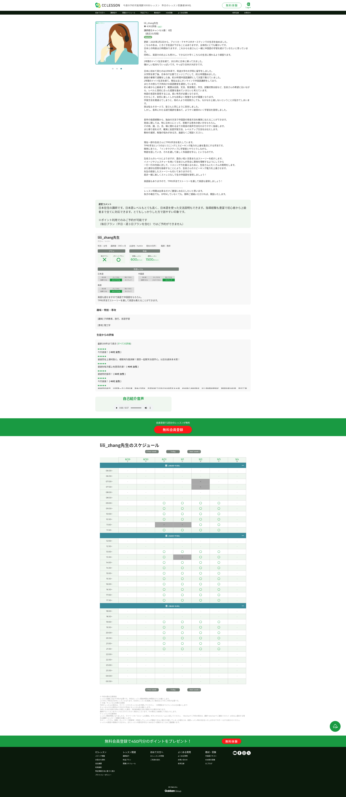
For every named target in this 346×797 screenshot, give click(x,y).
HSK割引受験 (210, 760)
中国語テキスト (211, 756)
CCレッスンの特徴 (157, 756)
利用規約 (98, 767)
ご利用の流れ (155, 760)
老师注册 (181, 763)
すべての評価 (124, 343)
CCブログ (208, 763)
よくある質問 (183, 756)
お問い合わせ (183, 760)
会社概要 (98, 763)
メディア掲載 (100, 756)
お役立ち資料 (100, 760)
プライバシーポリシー (103, 775)
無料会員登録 (173, 429)
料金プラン (127, 760)
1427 (159, 26)
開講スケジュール (129, 763)
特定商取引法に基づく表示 (105, 771)
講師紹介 (126, 756)
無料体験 (231, 741)
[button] (113, 69)
